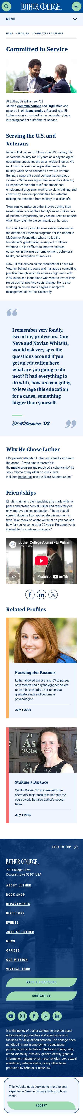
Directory (15, 913)
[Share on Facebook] (30, 594)
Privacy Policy (46, 1091)
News (10, 941)
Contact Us (41, 995)
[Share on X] (53, 594)
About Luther (18, 885)
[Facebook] (34, 1016)
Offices (13, 950)
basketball (25, 477)
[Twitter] (45, 1016)
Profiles (23, 33)
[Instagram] (22, 1016)
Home (9, 33)
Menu (10, 19)
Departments (18, 904)
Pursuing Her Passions (35, 672)
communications (29, 106)
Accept (41, 1105)
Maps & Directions (41, 982)
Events (12, 922)
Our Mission (17, 960)
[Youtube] (10, 1016)
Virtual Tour (18, 969)
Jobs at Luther (20, 932)
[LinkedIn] (57, 1016)
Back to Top (61, 847)
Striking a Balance (31, 782)
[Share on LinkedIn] (41, 594)
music (15, 467)
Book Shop (15, 895)
